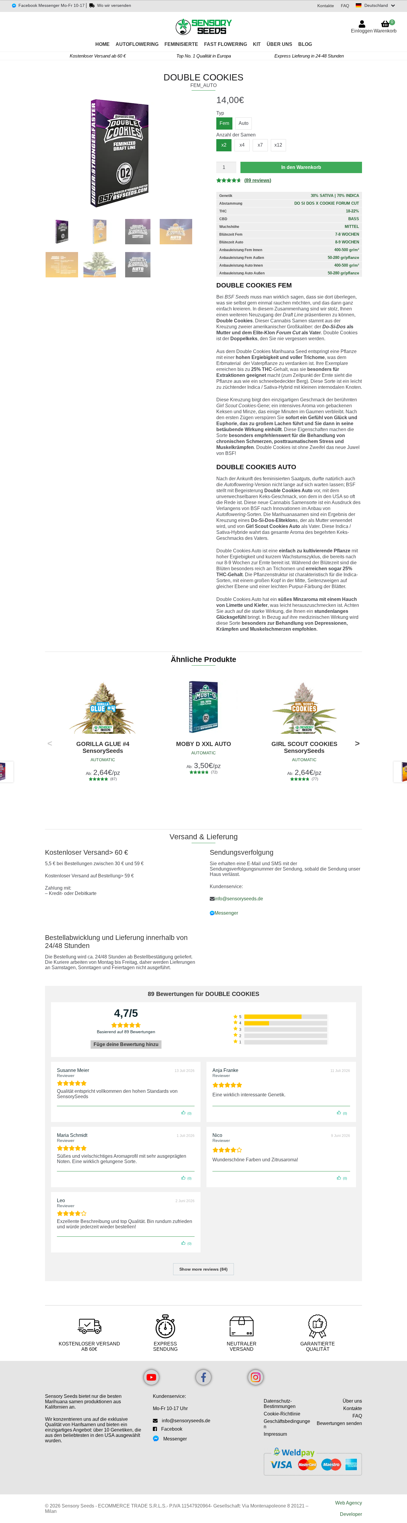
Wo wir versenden (114, 5)
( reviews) (257, 180)
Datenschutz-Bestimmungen (280, 1403)
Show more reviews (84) (203, 1269)
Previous (50, 744)
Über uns (279, 44)
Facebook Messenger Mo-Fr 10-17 (51, 5)
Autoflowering (137, 44)
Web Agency (348, 1502)
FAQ (345, 5)
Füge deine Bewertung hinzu (126, 1044)
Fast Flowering (225, 44)
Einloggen (362, 30)
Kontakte (325, 5)
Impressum (275, 1434)
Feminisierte (181, 44)
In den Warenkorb (301, 167)
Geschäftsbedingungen (287, 1424)
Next (357, 744)
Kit (257, 44)
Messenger (226, 913)
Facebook (171, 1429)
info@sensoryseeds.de (239, 898)
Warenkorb (385, 26)
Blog (305, 44)
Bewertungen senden (339, 1423)
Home (102, 44)
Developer (351, 1514)
